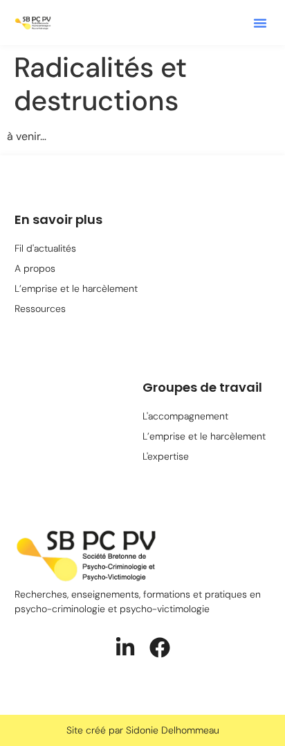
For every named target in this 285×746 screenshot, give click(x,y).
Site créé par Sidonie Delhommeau (142, 730)
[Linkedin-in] (125, 647)
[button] (260, 22)
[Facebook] (159, 647)
